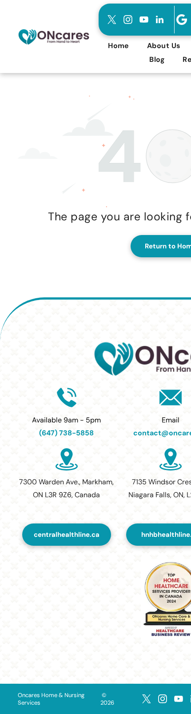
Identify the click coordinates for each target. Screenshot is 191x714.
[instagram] (128, 19)
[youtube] (144, 19)
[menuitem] (118, 46)
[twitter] (112, 19)
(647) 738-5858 (66, 433)
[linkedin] (160, 19)
